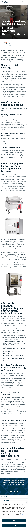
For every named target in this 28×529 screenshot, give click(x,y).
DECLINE (13, 525)
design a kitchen (5, 389)
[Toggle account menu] (21, 2)
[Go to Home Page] (5, 2)
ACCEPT (13, 520)
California (7, 50)
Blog (6, 42)
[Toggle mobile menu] (24, 2)
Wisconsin (14, 50)
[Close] (26, 502)
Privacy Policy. (5, 515)
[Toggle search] (19, 2)
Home (2, 42)
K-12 (9, 42)
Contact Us (13, 498)
